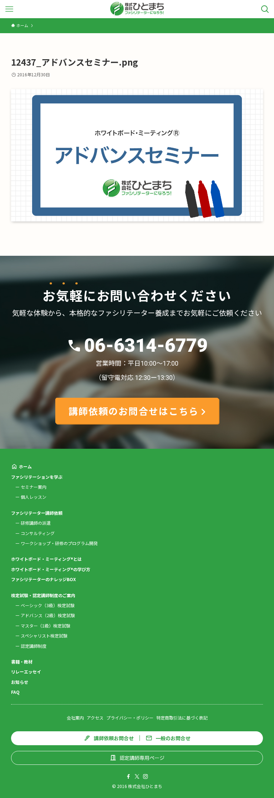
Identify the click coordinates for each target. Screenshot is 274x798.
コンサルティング (38, 533)
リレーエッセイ (26, 672)
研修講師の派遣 (36, 523)
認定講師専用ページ (142, 757)
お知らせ (19, 682)
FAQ (15, 692)
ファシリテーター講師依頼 (36, 513)
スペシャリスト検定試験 (44, 635)
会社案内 (75, 718)
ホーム (25, 466)
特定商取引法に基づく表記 (182, 718)
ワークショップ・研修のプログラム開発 (59, 543)
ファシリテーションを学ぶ (36, 477)
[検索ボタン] (265, 9)
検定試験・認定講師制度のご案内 (43, 595)
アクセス (95, 718)
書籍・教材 (21, 662)
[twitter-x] (137, 776)
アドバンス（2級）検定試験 (48, 615)
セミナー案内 (33, 487)
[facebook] (128, 776)
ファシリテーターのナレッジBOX (43, 579)
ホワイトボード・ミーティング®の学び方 (50, 569)
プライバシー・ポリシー (129, 718)
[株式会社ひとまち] (137, 9)
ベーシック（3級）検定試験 (48, 605)
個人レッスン (33, 497)
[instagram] (145, 776)
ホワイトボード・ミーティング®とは (46, 559)
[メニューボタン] (9, 9)
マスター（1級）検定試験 (45, 625)
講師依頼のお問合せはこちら (133, 410)
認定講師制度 (33, 646)
